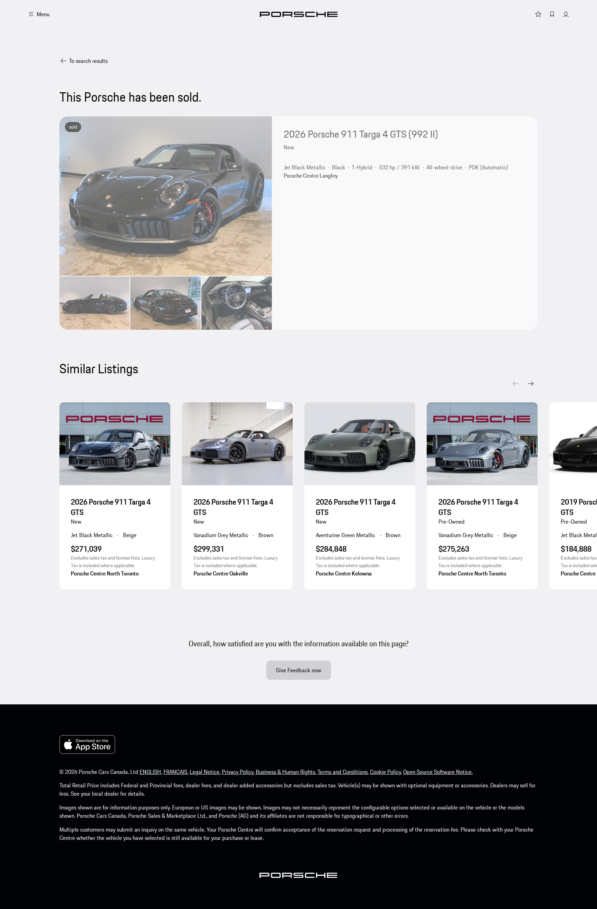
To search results (88, 61)
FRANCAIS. (175, 772)
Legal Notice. (205, 772)
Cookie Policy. (386, 772)
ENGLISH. (151, 772)
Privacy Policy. (238, 772)
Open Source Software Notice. (438, 772)
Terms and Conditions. (343, 772)
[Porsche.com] (299, 14)
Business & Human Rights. (286, 772)
